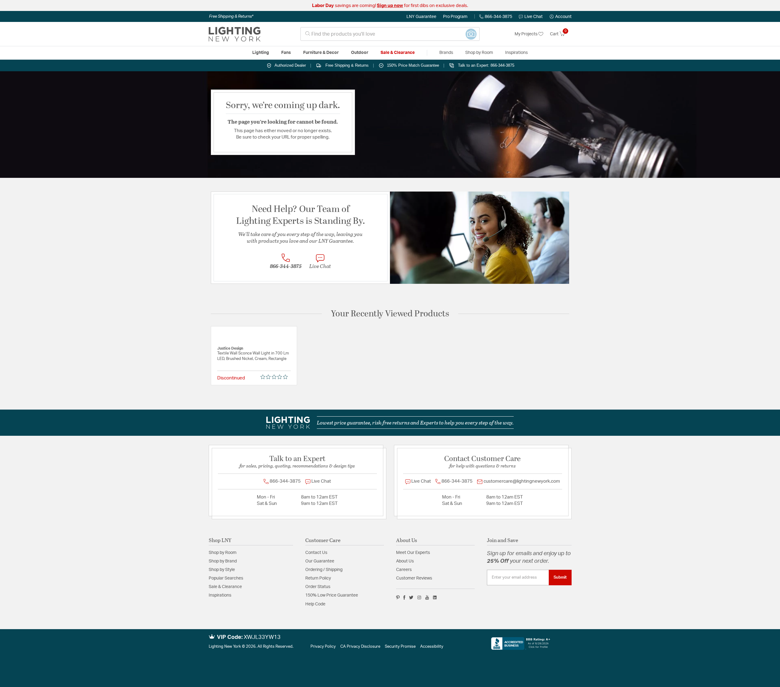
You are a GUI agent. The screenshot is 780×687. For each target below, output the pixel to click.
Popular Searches (226, 578)
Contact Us (316, 553)
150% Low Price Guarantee (331, 595)
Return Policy (318, 578)
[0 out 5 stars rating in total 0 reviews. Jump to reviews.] (276, 376)
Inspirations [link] (516, 53)
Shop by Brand (223, 561)
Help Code (315, 604)
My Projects (526, 34)
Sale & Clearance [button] (398, 53)
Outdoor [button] (359, 53)
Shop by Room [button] (479, 53)
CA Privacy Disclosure (360, 647)
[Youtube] (427, 597)
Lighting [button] (260, 53)
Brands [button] (446, 53)
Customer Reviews (414, 578)
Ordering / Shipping (323, 570)
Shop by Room (222, 553)
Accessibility (431, 647)
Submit (560, 577)
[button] (561, 17)
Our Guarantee (319, 561)
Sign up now (390, 5)
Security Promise (400, 647)
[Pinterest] (398, 597)
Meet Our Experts (413, 553)
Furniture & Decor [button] (321, 53)
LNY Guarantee (421, 17)
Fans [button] (286, 53)
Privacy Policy (323, 647)
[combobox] (390, 34)
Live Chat (533, 17)
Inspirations (220, 595)
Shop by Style (222, 570)
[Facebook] (404, 597)
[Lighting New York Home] (235, 34)
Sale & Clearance (225, 587)
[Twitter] (411, 597)
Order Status (317, 587)
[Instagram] (419, 597)
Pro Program (455, 17)
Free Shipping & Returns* (231, 16)
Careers (404, 570)
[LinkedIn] (435, 597)
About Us (405, 561)
